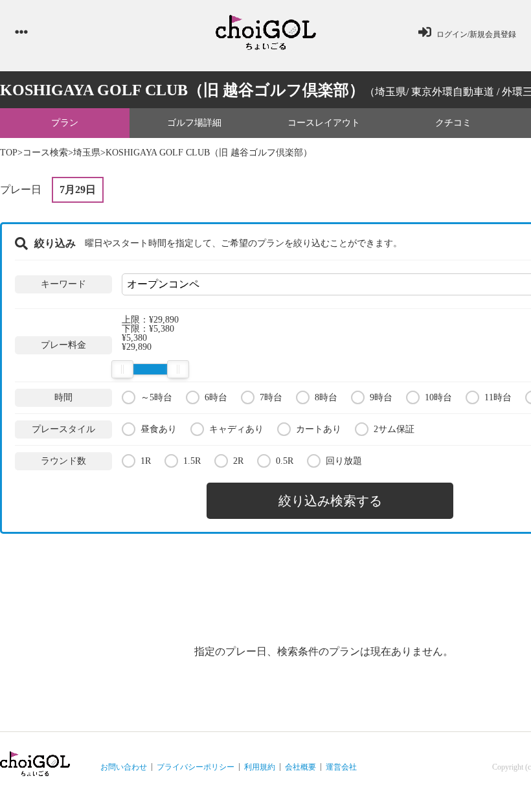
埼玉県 (86, 152)
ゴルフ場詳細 (194, 123)
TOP (8, 152)
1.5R (192, 461)
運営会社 (341, 767)
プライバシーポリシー (195, 767)
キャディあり (236, 429)
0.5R (284, 461)
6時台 (216, 397)
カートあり (318, 429)
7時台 (271, 397)
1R (146, 461)
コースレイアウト (324, 123)
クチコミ (453, 123)
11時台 (498, 397)
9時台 (381, 397)
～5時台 (156, 397)
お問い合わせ (123, 767)
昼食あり (159, 429)
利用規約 (259, 767)
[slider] (122, 369)
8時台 (326, 397)
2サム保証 (394, 429)
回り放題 (344, 461)
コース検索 (45, 152)
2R (238, 461)
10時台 (438, 397)
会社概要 (300, 767)
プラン (64, 123)
